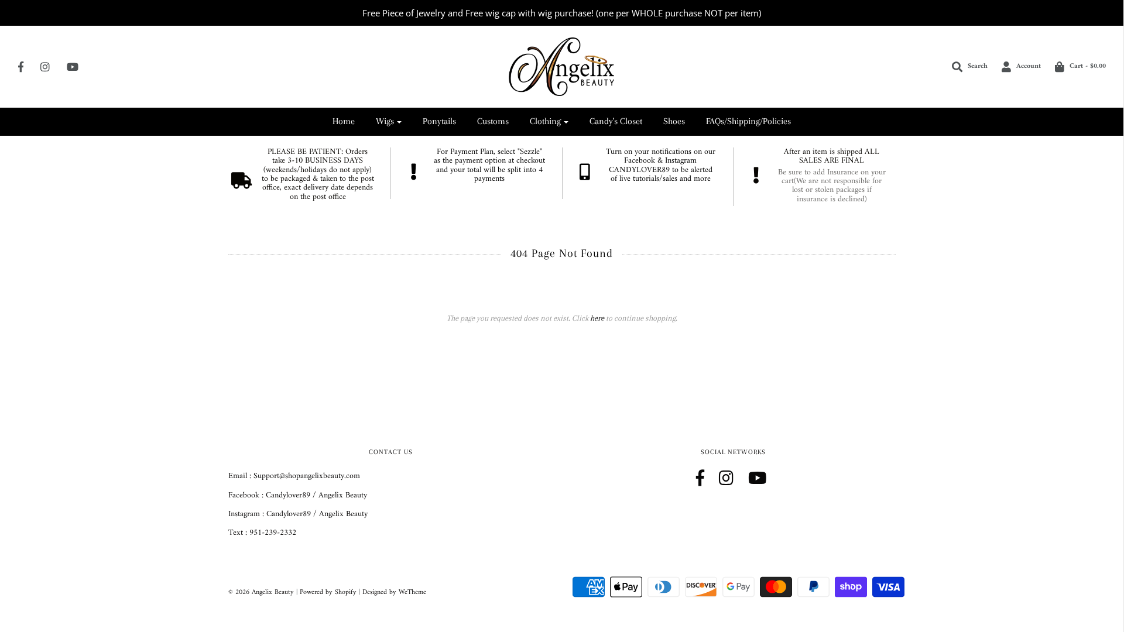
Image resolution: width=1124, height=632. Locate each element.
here (597, 318)
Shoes (674, 121)
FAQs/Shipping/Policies (748, 121)
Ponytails (439, 121)
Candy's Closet (616, 121)
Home (344, 121)
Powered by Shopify (328, 592)
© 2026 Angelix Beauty (261, 592)
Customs (493, 121)
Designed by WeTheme (394, 592)
